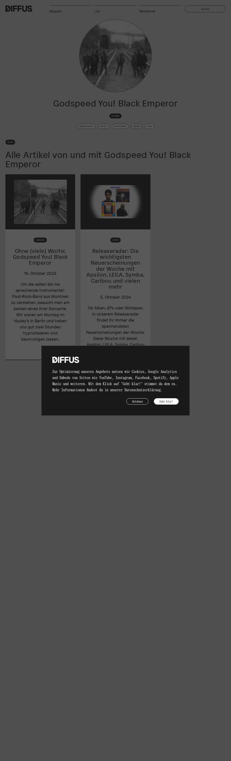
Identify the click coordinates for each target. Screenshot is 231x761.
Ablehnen (137, 401)
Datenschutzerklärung (143, 389)
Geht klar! (166, 401)
